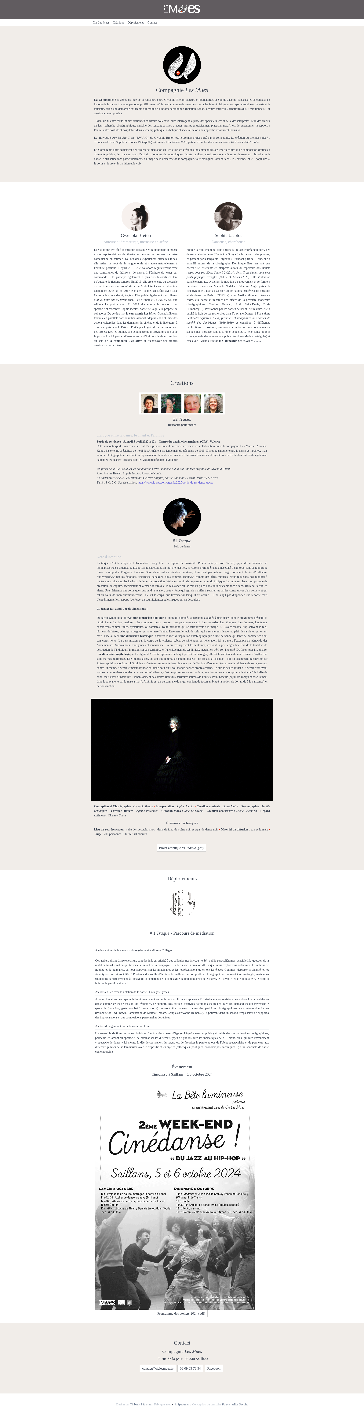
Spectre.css (184, 1404)
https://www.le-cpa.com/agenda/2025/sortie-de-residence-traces (175, 482)
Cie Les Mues (101, 22)
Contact (152, 22)
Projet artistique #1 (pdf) (181, 848)
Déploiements (136, 22)
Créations (118, 22)
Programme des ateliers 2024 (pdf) (181, 1313)
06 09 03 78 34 (190, 1368)
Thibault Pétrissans (141, 1404)
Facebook (213, 1368)
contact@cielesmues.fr (157, 1368)
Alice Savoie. (240, 1404)
